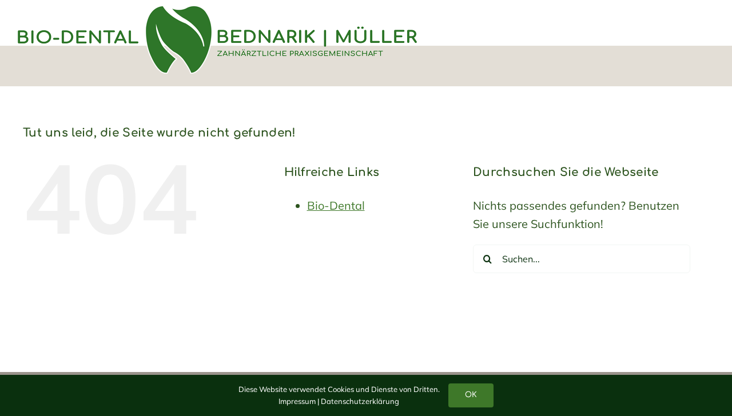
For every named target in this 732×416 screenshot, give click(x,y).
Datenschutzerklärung (360, 401)
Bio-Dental (336, 205)
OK (471, 395)
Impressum (297, 401)
